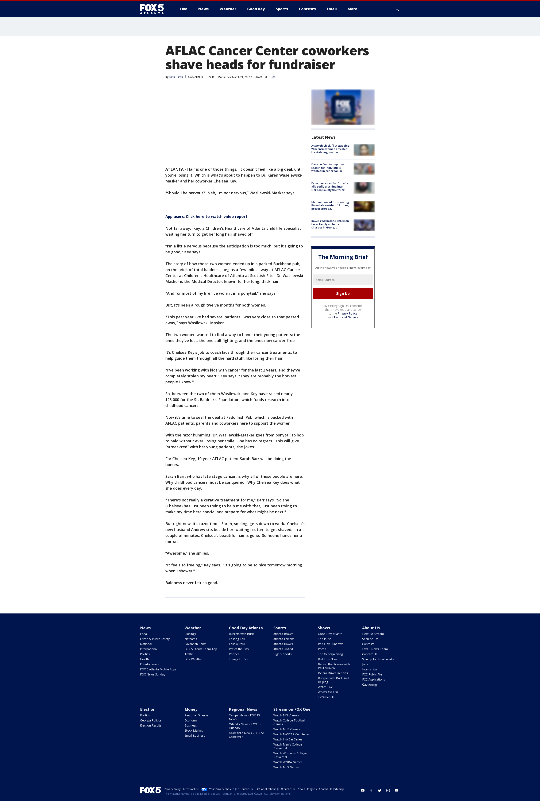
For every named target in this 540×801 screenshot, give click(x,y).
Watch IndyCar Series (287, 739)
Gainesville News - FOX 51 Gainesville (247, 735)
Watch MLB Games (286, 729)
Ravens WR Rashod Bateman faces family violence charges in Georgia (330, 224)
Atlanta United (283, 649)
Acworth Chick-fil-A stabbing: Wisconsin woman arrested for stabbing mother (330, 149)
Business (191, 725)
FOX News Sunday (152, 674)
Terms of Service (345, 317)
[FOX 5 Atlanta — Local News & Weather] (154, 9)
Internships (369, 669)
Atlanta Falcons (283, 639)
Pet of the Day (239, 649)
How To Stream (373, 634)
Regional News (243, 709)
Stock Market (194, 730)
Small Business (195, 735)
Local (143, 634)
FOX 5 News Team (375, 649)
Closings (190, 634)
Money (191, 709)
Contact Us (369, 654)
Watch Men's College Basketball (287, 746)
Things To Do (238, 659)
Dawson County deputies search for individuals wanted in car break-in (327, 167)
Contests (368, 644)
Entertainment (149, 664)
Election (147, 709)
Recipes (234, 654)
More (352, 9)
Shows (324, 627)
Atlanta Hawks (283, 644)
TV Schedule (326, 697)
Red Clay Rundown (330, 644)
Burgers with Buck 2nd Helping (333, 680)
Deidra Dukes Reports (333, 673)
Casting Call (237, 639)
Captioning (369, 684)
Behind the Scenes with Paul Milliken (334, 666)
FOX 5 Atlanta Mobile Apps (158, 669)
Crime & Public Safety (155, 639)
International (148, 649)
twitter (379, 790)
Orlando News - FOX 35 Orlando (245, 726)
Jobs (365, 664)
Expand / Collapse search (397, 9)
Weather (193, 627)
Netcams (191, 639)
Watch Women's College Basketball (290, 755)
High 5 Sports (282, 654)
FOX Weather (194, 659)
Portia (322, 649)
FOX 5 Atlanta (195, 77)
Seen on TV (370, 639)
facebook (371, 790)
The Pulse (324, 639)
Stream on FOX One (291, 709)
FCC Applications (373, 679)
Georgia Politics (150, 720)
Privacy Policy (347, 313)
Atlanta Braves (283, 634)
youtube (362, 790)
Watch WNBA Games (287, 762)
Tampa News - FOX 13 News (244, 717)
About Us (371, 627)
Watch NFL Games (286, 715)
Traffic (189, 654)
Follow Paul (237, 644)
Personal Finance (196, 715)
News (145, 627)
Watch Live (325, 687)
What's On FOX (328, 692)
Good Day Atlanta (246, 627)
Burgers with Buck (241, 634)
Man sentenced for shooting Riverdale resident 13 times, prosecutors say (330, 205)
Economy (191, 720)
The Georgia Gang (330, 654)
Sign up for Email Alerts (378, 659)
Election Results (151, 725)
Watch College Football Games (289, 722)
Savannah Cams (196, 644)
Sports (279, 627)
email (396, 790)
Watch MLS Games (286, 767)
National (146, 644)
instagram (388, 790)
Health (211, 77)
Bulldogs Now (327, 659)
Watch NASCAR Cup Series (291, 734)
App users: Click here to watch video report (206, 216)
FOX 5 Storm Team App (201, 649)
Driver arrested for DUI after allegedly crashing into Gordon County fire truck (330, 186)
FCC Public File (372, 674)
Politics (145, 654)
